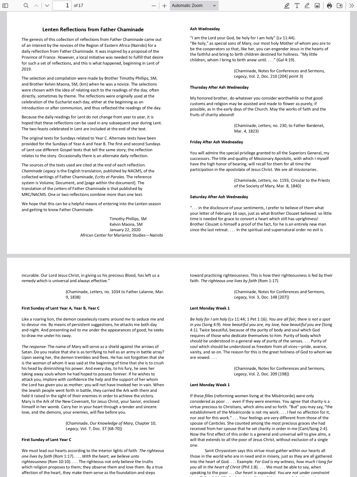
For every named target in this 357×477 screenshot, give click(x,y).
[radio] (287, 5)
